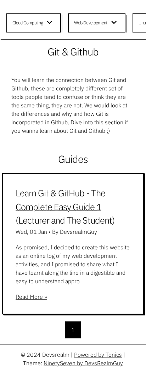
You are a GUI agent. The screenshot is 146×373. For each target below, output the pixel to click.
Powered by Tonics (98, 354)
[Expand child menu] (50, 23)
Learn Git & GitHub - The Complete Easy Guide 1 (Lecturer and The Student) (65, 206)
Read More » (31, 296)
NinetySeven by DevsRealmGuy (83, 363)
